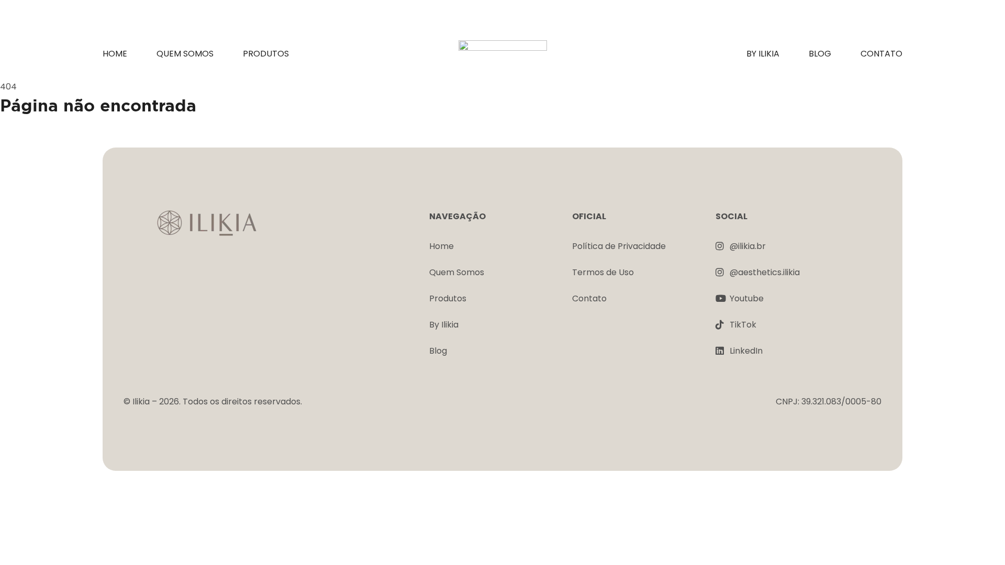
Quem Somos (185, 54)
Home (115, 54)
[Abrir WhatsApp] (979, 539)
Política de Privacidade (619, 246)
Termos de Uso (603, 272)
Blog (820, 54)
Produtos (266, 54)
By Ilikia (762, 54)
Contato (881, 54)
